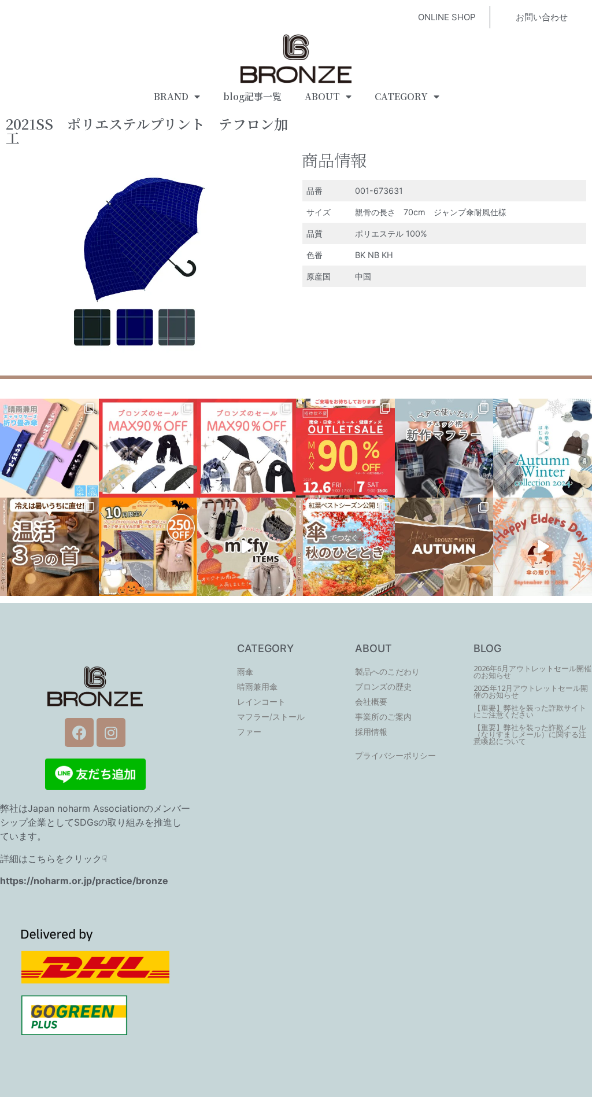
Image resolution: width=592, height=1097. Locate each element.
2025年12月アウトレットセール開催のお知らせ (530, 691)
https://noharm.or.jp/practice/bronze (84, 880)
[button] (447, 17)
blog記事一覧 (252, 96)
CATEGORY (401, 96)
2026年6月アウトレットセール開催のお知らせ (532, 672)
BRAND (171, 96)
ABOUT (322, 96)
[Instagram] (111, 732)
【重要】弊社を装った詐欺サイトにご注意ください (529, 711)
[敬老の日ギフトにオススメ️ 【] (542, 547)
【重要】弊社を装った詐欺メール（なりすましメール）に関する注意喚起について (529, 734)
